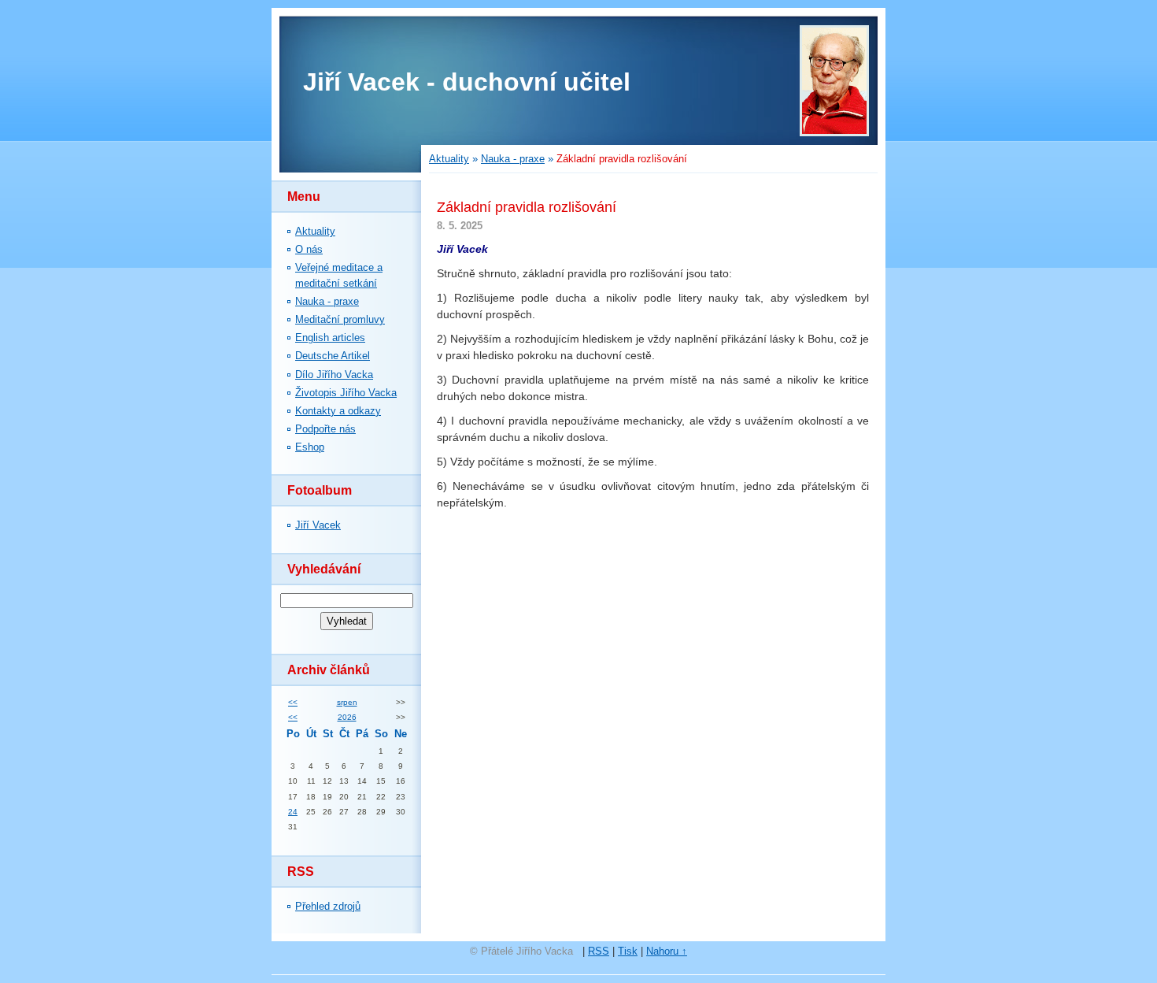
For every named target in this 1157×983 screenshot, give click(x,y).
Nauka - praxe (327, 301)
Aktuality (315, 231)
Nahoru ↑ (666, 951)
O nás (309, 249)
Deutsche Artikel (332, 356)
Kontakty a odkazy (338, 411)
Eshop (309, 447)
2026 (347, 717)
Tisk (628, 951)
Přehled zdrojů (327, 906)
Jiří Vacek (318, 525)
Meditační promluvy (340, 319)
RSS (598, 951)
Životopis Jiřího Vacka (346, 393)
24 (293, 811)
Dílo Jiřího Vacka (334, 374)
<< (293, 702)
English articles (330, 337)
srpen (347, 702)
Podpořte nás (325, 429)
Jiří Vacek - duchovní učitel (466, 82)
